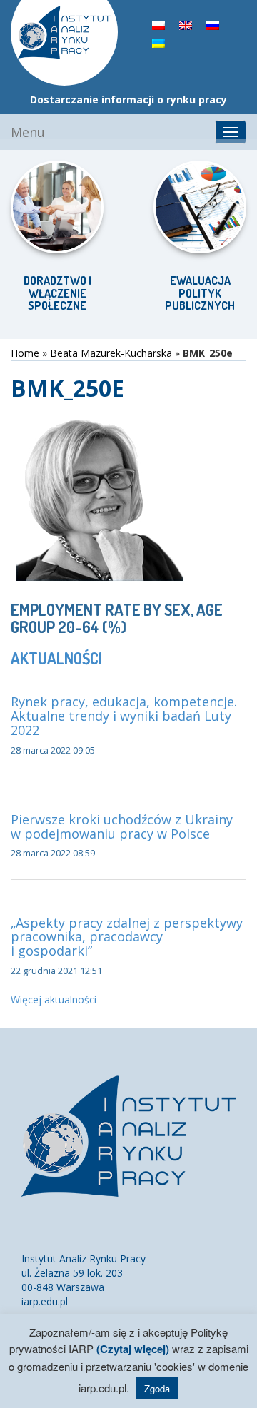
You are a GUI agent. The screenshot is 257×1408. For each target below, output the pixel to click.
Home (25, 353)
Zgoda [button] (157, 1388)
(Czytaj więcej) (132, 1349)
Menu (28, 132)
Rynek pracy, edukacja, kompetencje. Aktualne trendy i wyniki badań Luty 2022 (124, 716)
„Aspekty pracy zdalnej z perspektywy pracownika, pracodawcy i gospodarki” (127, 937)
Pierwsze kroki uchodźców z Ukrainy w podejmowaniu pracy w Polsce (122, 826)
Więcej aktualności (53, 999)
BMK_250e (67, 388)
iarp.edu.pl (44, 1301)
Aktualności (56, 658)
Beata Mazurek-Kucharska (111, 353)
